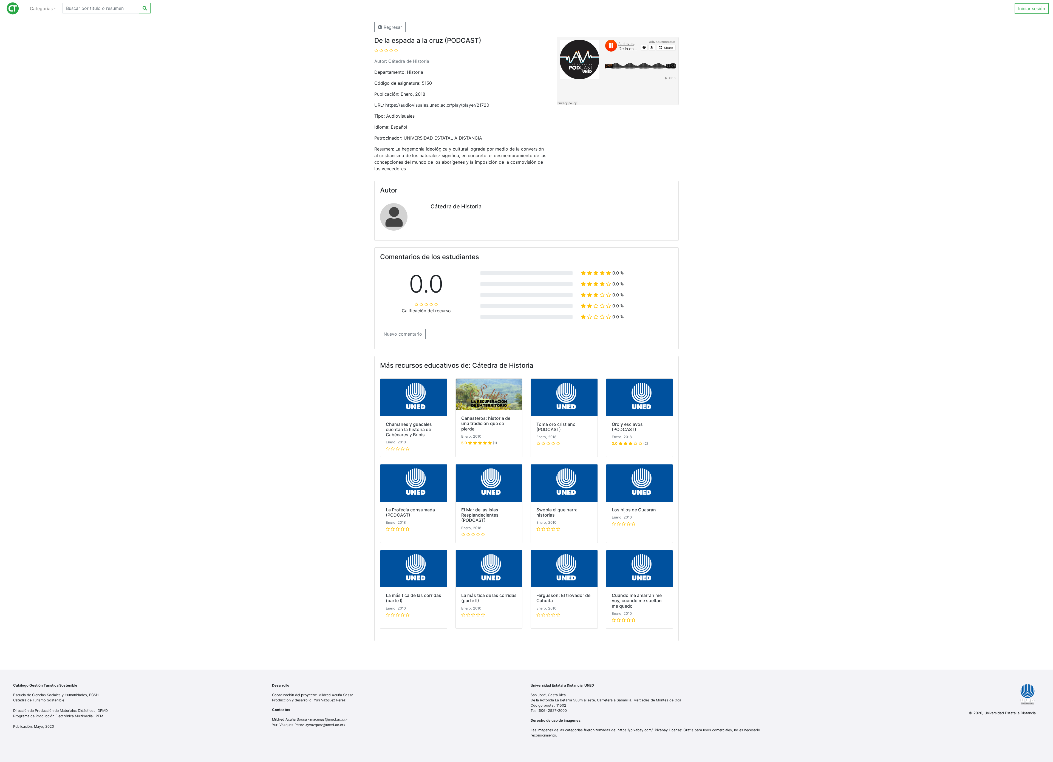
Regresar (392, 27)
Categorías (41, 8)
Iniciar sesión (1031, 8)
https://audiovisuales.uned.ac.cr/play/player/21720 (437, 105)
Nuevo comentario (403, 334)
